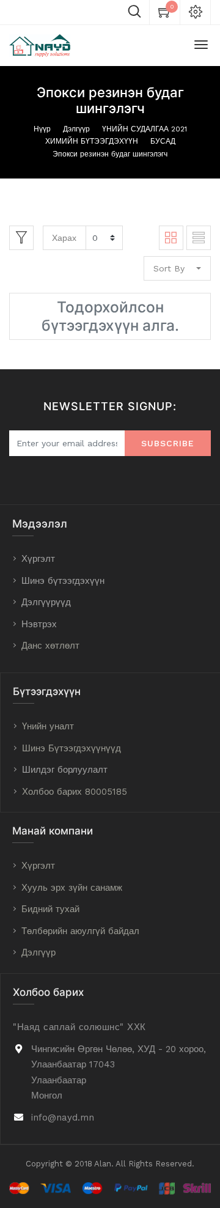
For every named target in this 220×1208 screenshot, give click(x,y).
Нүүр (42, 129)
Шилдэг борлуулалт (65, 769)
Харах (64, 238)
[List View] (198, 238)
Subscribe (167, 443)
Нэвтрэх (39, 624)
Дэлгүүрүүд (46, 602)
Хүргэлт (38, 558)
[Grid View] (171, 238)
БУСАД (162, 141)
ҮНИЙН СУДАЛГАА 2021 (144, 129)
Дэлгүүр (76, 129)
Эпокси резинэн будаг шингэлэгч (110, 154)
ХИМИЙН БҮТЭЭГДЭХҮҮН (91, 141)
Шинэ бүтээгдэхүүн (63, 580)
